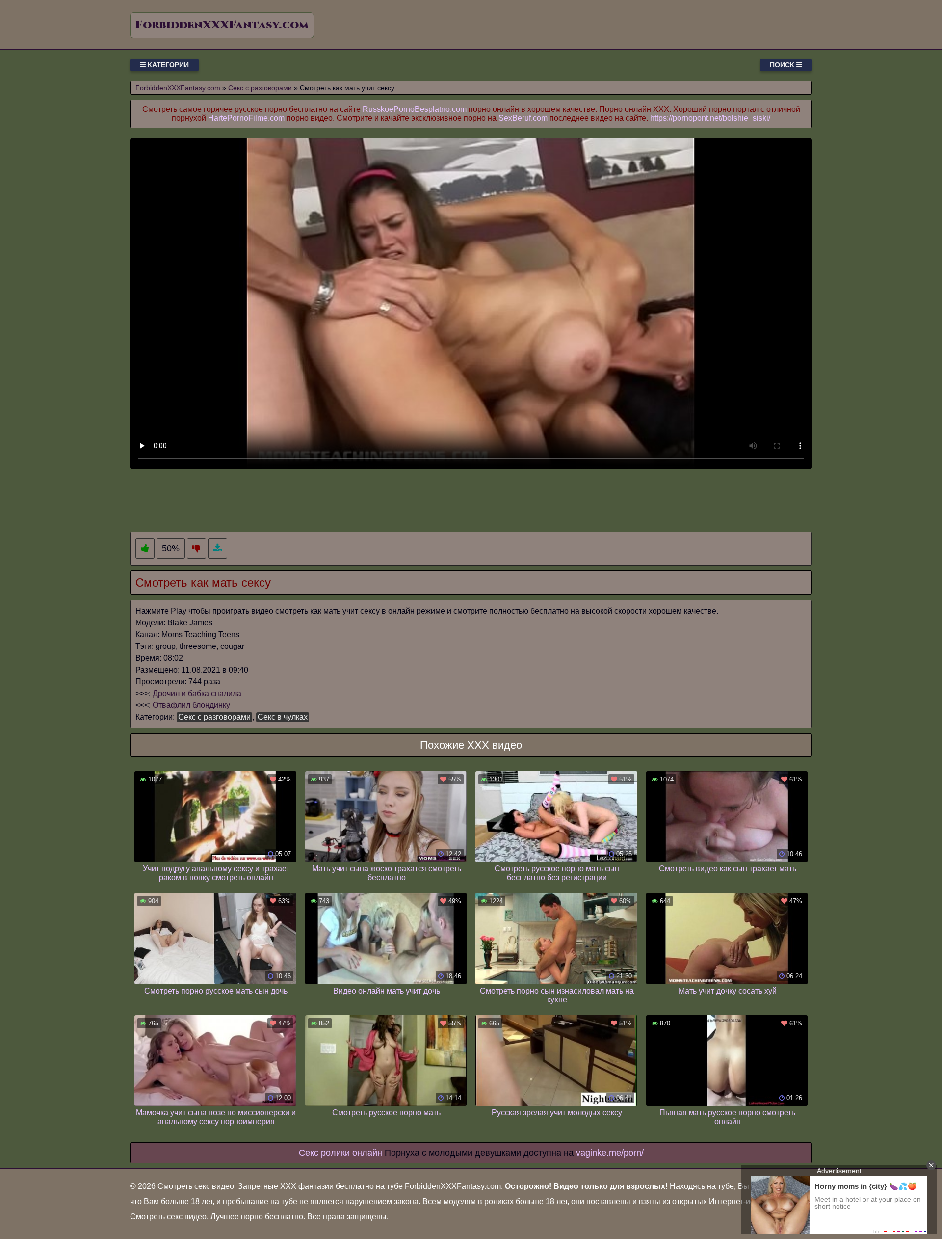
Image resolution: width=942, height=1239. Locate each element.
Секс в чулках (283, 717)
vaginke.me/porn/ (610, 1153)
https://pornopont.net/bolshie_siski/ (710, 118)
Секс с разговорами (214, 717)
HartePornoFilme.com (246, 118)
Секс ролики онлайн (340, 1153)
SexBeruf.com (523, 118)
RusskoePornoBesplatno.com (415, 109)
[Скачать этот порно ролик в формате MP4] (217, 548)
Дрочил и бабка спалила (197, 693)
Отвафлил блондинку (191, 705)
